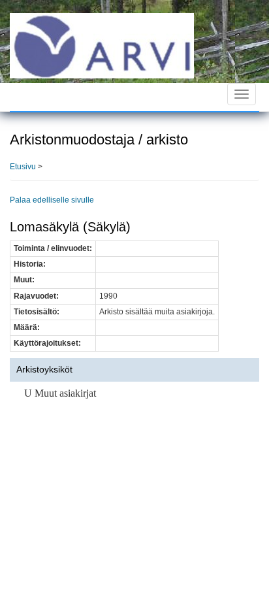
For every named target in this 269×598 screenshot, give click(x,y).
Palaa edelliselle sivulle (52, 200)
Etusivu (23, 166)
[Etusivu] (102, 45)
